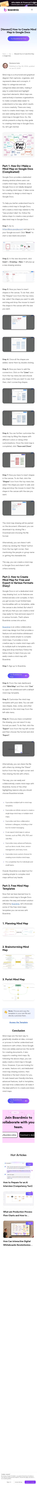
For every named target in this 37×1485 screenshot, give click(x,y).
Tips (10, 54)
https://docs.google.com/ (12, 229)
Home (4, 54)
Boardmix (6, 627)
